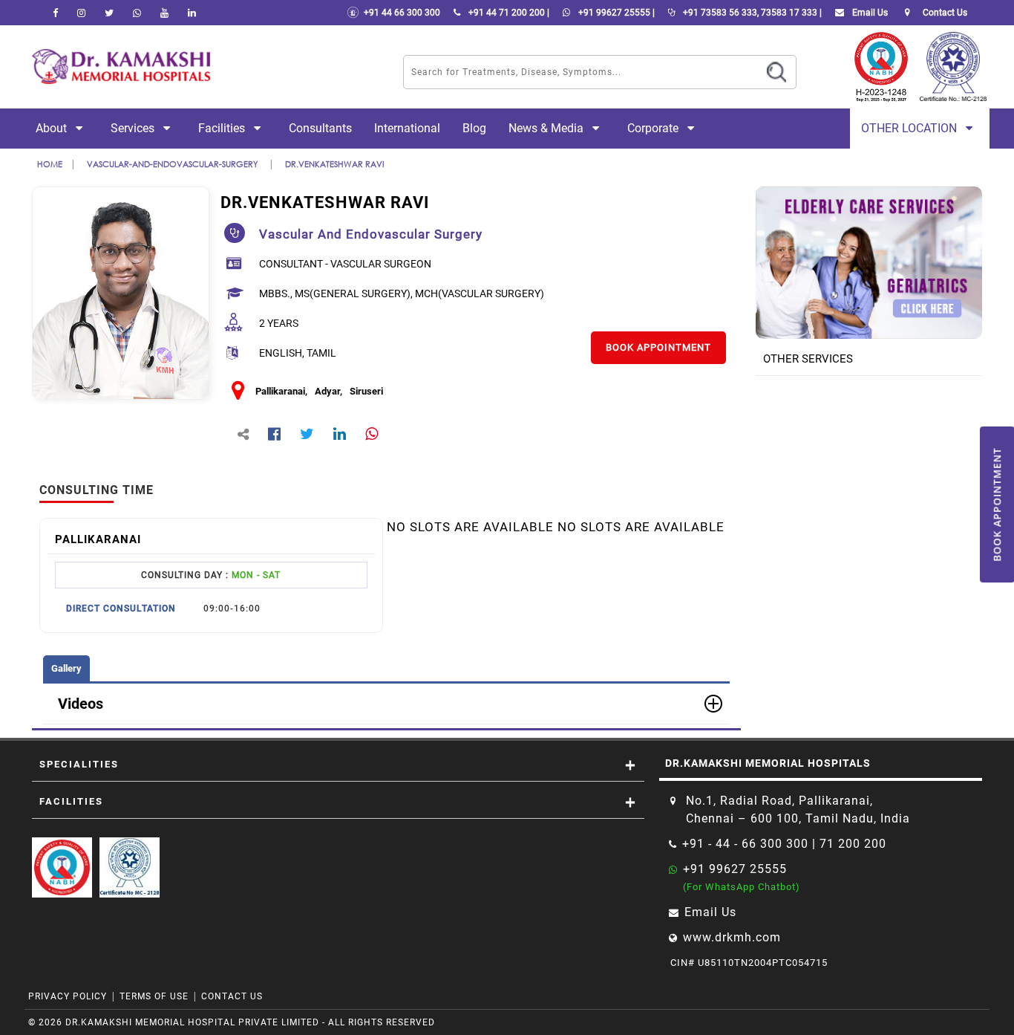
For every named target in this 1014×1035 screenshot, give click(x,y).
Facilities (223, 128)
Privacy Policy (67, 996)
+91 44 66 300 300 (399, 12)
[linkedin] (192, 13)
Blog (474, 128)
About (53, 128)
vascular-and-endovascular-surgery (174, 164)
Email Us (869, 12)
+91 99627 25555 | (615, 12)
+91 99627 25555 (735, 869)
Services (134, 128)
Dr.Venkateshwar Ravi (334, 164)
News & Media (547, 128)
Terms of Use (154, 996)
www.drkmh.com (732, 937)
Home (49, 164)
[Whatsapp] (137, 13)
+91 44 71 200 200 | (507, 12)
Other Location (910, 128)
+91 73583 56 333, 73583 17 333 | (751, 12)
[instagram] (81, 13)
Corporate (654, 128)
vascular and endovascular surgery (371, 234)
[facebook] (55, 13)
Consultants (320, 128)
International (407, 128)
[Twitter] (109, 13)
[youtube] (164, 13)
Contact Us (232, 996)
